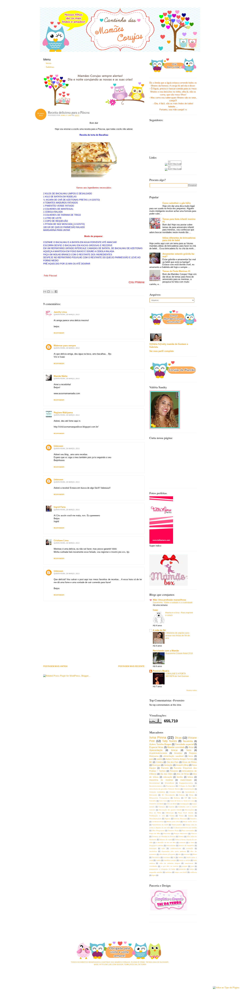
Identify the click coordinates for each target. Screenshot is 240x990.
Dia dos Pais (173, 762)
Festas (172, 816)
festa (188, 750)
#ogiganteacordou (186, 783)
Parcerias (166, 833)
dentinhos (153, 851)
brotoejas (152, 848)
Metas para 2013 (173, 821)
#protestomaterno (156, 786)
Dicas (178, 737)
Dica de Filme (155, 813)
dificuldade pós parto (167, 854)
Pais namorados (188, 830)
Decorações (189, 810)
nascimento (189, 863)
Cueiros (171, 807)
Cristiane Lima (61, 540)
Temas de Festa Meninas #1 (176, 271)
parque (184, 866)
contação (189, 848)
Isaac (155, 610)
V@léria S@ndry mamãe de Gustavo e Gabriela (168, 345)
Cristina (159, 762)
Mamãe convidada (176, 747)
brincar (174, 750)
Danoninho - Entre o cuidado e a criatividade (172, 602)
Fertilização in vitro (157, 816)
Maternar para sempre (65, 345)
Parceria (165, 768)
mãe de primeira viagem (170, 863)
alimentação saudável (173, 756)
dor (179, 854)
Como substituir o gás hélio (176, 203)
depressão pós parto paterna (173, 851)
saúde (159, 759)
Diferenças (170, 813)
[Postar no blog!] (48, 291)
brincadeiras (171, 845)
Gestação (168, 765)
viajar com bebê (181, 872)
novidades (153, 866)
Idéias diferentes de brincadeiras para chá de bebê (178, 239)
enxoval (187, 854)
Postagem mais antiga (55, 666)
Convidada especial (184, 744)
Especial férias (156, 747)
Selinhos (50, 67)
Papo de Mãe (154, 833)
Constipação (184, 804)
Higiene (167, 819)
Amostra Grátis (175, 792)
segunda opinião (155, 872)
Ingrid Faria (59, 507)
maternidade (186, 780)
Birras (191, 795)
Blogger (164, 962)
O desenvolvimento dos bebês (185, 828)
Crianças (161, 807)
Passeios (174, 771)
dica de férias (183, 774)
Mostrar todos (191, 690)
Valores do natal (165, 839)
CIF (185, 798)
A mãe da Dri (159, 630)
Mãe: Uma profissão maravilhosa (169, 600)
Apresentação (155, 750)
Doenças (156, 765)
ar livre (191, 842)
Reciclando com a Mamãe (166, 650)
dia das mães (166, 774)
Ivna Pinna (157, 737)
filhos (195, 854)
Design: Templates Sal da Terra (131, 964)
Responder (59, 333)
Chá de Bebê (172, 804)
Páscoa (194, 833)
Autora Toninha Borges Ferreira (180, 759)
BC (150, 762)
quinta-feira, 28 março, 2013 (67, 314)
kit (174, 857)
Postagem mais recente (131, 666)
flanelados (156, 857)
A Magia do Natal (185, 786)
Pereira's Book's (161, 671)
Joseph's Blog (182, 765)
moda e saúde (184, 860)
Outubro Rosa (173, 830)
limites (181, 857)
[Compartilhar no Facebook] (56, 291)
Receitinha (188, 741)
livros (190, 756)
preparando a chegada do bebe (162, 869)
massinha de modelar (161, 780)
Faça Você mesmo (186, 813)
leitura (190, 777)
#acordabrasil (154, 783)
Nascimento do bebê (160, 825)
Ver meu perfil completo (161, 351)
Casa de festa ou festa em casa (182, 801)
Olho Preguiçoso (158, 830)
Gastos (190, 816)
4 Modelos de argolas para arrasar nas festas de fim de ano (177, 635)
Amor (191, 747)
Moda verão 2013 (190, 821)
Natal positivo (177, 825)
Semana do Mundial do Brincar (163, 836)
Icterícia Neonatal (180, 819)
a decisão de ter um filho (166, 842)
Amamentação (188, 789)
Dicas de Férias (189, 762)
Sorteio (181, 836)
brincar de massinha (186, 845)
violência (193, 872)
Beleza (181, 795)
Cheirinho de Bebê (156, 804)
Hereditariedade (155, 819)
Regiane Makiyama (63, 412)
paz (192, 866)
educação (167, 777)
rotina (192, 869)
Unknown (58, 446)
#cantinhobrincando (158, 753)
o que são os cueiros (169, 866)
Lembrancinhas (158, 821)
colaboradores (175, 848)
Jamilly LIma (60, 312)
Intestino (193, 819)
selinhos (168, 872)
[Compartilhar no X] (52, 291)
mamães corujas (170, 860)
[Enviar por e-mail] (44, 291)
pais (151, 759)
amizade (182, 842)
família (180, 777)
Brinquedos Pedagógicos (159, 798)
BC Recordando (168, 795)
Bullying (177, 798)
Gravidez (178, 753)
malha (158, 860)
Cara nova (163, 801)
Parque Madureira (181, 833)
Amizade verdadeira (157, 792)
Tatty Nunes (169, 741)
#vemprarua (170, 786)
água (154, 875)
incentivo (166, 857)
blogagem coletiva (156, 845)
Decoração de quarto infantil (170, 810)
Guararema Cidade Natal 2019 (179, 653)
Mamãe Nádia (60, 376)
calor (163, 848)
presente (182, 869)
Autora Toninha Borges (160, 744)
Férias (181, 816)
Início (48, 63)
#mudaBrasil (169, 783)
